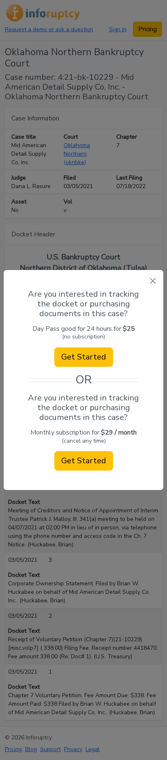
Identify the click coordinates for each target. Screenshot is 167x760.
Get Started (83, 356)
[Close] (152, 280)
